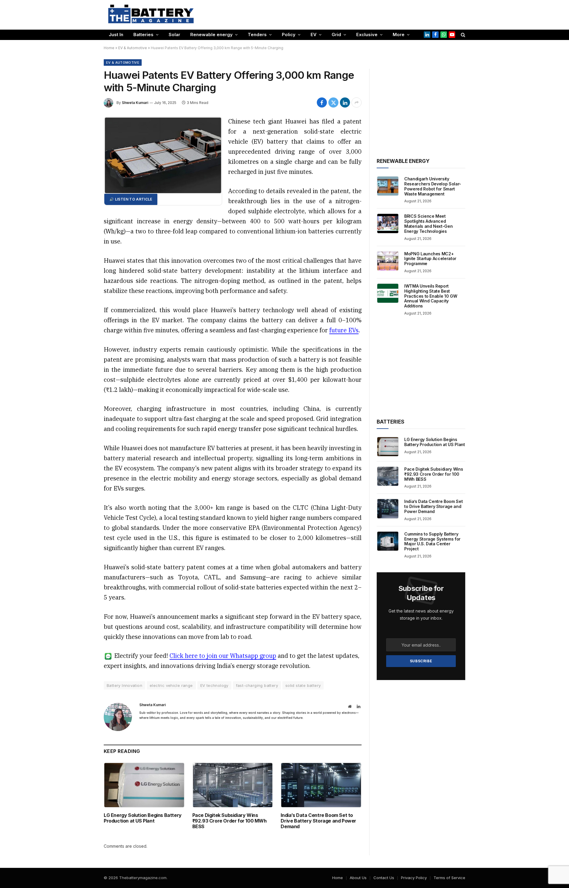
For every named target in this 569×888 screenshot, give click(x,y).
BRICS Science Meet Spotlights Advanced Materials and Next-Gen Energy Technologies (428, 223)
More (399, 34)
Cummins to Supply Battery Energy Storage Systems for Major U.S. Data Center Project (432, 541)
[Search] (462, 35)
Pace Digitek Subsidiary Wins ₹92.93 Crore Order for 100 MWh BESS (229, 820)
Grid (336, 34)
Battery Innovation (124, 685)
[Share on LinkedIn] (345, 102)
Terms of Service (449, 877)
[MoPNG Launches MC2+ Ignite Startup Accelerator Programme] (388, 261)
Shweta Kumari (135, 102)
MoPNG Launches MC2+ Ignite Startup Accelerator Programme (430, 258)
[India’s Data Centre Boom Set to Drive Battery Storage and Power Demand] (321, 785)
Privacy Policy (414, 877)
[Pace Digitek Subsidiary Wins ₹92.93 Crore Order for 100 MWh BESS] (232, 785)
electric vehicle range (171, 685)
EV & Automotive (132, 48)
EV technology (214, 685)
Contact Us (383, 877)
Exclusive (367, 34)
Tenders (257, 34)
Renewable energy (211, 34)
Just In (116, 34)
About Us (358, 877)
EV (314, 34)
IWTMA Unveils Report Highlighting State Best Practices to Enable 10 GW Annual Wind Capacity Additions (430, 296)
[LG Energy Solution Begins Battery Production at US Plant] (144, 785)
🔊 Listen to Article (130, 199)
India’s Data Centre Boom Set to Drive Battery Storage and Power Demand (318, 820)
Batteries (143, 34)
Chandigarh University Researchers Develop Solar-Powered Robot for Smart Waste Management (432, 186)
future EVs (344, 330)
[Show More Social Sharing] (356, 102)
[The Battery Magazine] (151, 15)
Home (109, 48)
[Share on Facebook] (322, 102)
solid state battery (303, 685)
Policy (288, 34)
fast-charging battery (257, 685)
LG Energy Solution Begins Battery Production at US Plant (143, 818)
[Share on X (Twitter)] (333, 102)
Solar (174, 34)
